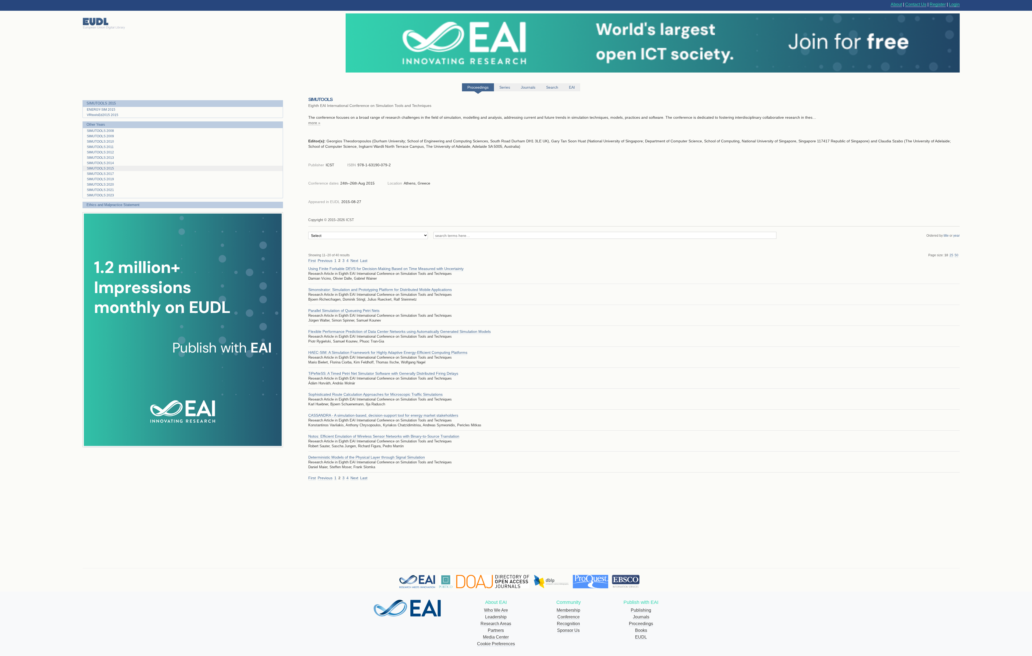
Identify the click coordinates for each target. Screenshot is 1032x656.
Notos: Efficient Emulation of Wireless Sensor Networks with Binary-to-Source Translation (383, 436)
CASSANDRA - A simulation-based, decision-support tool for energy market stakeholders (383, 415)
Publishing (641, 610)
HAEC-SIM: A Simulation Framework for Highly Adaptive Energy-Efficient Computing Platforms (387, 352)
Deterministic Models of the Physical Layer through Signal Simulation (366, 457)
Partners (496, 630)
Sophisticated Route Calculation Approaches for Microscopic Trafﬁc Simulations (375, 394)
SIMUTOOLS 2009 (100, 136)
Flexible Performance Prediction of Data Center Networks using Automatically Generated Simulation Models (399, 331)
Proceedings (641, 623)
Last (363, 260)
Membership (568, 610)
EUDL (641, 637)
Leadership (496, 617)
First (312, 260)
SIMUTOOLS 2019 (100, 179)
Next (354, 260)
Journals (641, 617)
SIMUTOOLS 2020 (100, 184)
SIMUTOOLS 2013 (100, 158)
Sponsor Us (568, 630)
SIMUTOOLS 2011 (100, 147)
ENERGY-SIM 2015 (101, 109)
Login (954, 4)
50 (956, 255)
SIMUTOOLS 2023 (100, 195)
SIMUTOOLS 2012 (100, 152)
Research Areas (496, 623)
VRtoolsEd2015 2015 (102, 115)
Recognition (568, 623)
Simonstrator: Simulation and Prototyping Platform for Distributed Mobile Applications (380, 289)
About (896, 4)
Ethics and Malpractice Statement (113, 205)
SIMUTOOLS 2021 (100, 190)
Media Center (496, 637)
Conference (568, 617)
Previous (325, 260)
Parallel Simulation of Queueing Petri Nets (343, 310)
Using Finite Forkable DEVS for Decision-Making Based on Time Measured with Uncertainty (386, 268)
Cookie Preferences (496, 643)
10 (946, 255)
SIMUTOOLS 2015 (101, 103)
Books (641, 630)
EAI (572, 87)
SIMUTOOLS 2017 (100, 174)
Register (938, 4)
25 (951, 255)
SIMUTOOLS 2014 (100, 163)
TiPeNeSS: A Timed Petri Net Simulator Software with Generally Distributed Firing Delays (383, 373)
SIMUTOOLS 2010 (100, 141)
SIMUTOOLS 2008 (100, 131)
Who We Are (496, 610)
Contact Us (915, 4)
